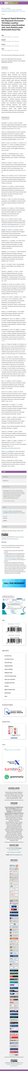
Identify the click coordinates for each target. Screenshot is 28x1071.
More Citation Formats (9, 500)
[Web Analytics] (14, 737)
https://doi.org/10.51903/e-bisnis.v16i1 (10, 448)
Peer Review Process (9, 659)
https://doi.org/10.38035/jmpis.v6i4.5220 (14, 55)
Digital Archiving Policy (10, 689)
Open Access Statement (10, 679)
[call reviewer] (14, 587)
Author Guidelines (9, 669)
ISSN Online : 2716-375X (14, 624)
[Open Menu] (1, 3)
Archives (8, 8)
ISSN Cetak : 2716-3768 (14, 635)
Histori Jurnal (8, 693)
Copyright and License (10, 682)
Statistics (7, 686)
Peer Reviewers (8, 655)
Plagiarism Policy (8, 672)
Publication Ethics (9, 666)
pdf (5, 471)
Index (6, 696)
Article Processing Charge (10, 676)
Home (2, 8)
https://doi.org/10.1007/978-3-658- (9, 226)
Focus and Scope (8, 662)
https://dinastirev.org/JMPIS (14, 852)
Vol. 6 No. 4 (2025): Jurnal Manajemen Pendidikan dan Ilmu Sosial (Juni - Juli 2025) (13, 10)
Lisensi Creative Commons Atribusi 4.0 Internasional (14, 1064)
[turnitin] (14, 762)
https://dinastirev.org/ (14, 849)
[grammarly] (14, 777)
